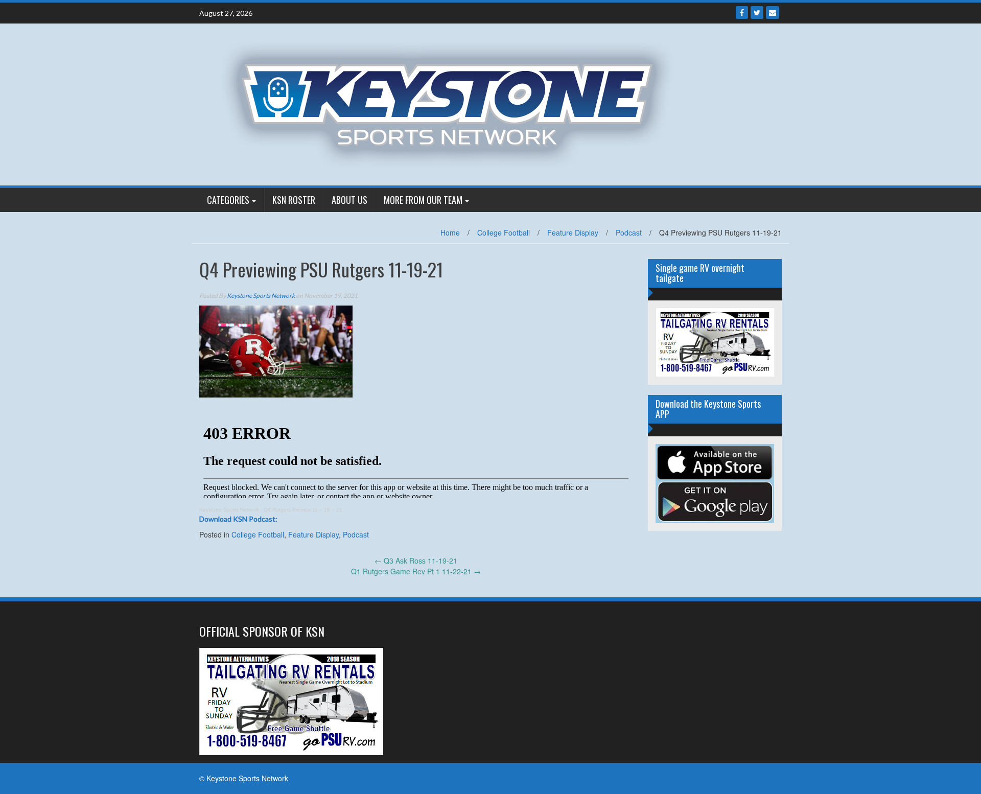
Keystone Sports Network (261, 295)
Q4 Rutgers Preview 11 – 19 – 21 (303, 509)
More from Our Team (423, 199)
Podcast (629, 232)
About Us (349, 199)
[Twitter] (757, 12)
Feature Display (572, 232)
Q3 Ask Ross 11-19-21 (416, 560)
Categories (228, 199)
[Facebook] (742, 12)
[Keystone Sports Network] (453, 103)
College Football (503, 232)
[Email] (772, 12)
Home (450, 232)
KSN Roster (293, 199)
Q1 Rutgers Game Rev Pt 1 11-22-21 (416, 571)
